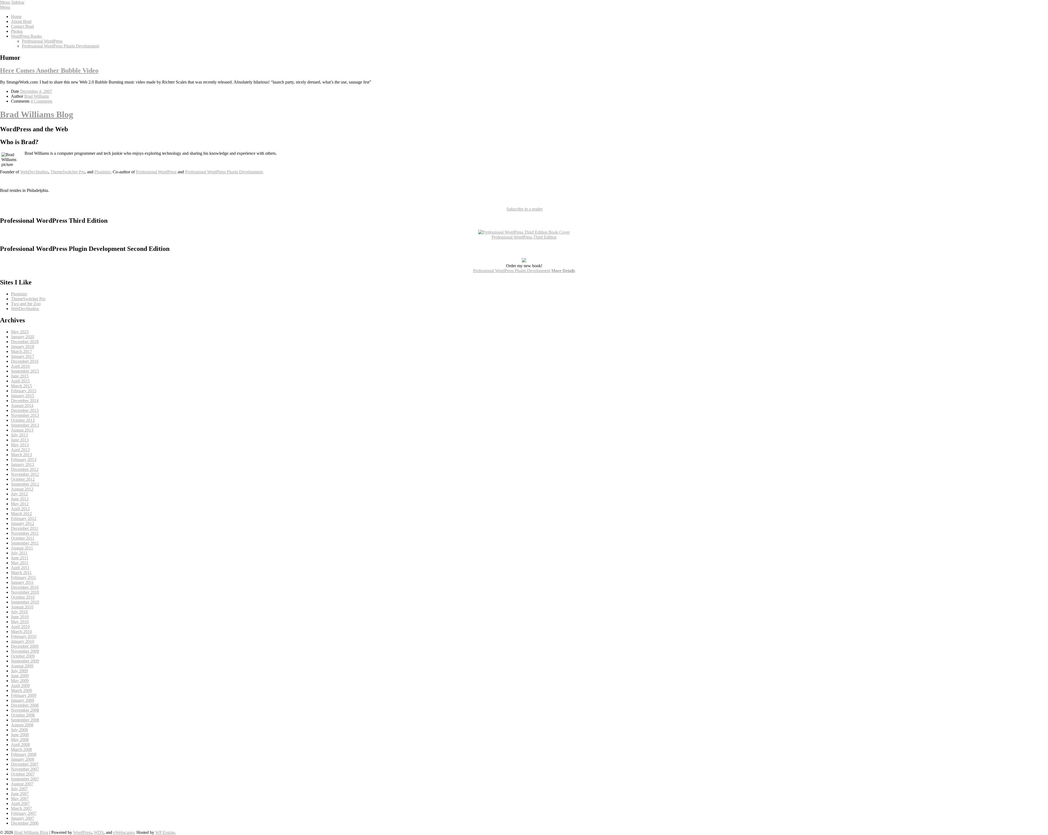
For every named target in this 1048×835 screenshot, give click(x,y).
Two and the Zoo (26, 303)
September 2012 (25, 484)
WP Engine (165, 832)
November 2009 (25, 651)
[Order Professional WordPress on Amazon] (524, 232)
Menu (5, 2)
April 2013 (20, 449)
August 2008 (22, 725)
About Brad (21, 21)
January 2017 (22, 356)
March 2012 (21, 513)
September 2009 (25, 661)
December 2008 (24, 705)
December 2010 (24, 587)
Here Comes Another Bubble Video (49, 70)
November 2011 (25, 533)
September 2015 (25, 371)
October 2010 (23, 597)
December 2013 (24, 410)
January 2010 (22, 641)
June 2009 (20, 675)
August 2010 (22, 607)
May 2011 (19, 562)
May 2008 (20, 739)
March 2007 (21, 808)
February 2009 (23, 695)
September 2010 (25, 602)
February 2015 (23, 390)
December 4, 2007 (36, 91)
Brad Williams (36, 96)
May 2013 (20, 444)
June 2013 (20, 440)
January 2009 (22, 700)
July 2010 (19, 612)
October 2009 (23, 656)
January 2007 (22, 818)
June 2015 (20, 376)
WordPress (82, 832)
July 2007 (19, 788)
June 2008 (20, 734)
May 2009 (20, 680)
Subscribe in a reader (525, 209)
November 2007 (25, 769)
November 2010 (25, 592)
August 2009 (22, 666)
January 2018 (22, 346)
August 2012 (22, 489)
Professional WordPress (42, 41)
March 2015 (21, 386)
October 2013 (23, 420)
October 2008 (23, 715)
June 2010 (20, 616)
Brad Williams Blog (36, 114)
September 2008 (25, 720)
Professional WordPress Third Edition (524, 237)
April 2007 (20, 803)
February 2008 (23, 754)
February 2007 (23, 813)
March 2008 (21, 749)
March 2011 (21, 572)
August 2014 (22, 405)
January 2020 (22, 336)
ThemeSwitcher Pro (67, 172)
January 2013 (22, 464)
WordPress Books (26, 36)
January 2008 (22, 759)
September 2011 (25, 543)
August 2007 (22, 783)
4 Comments (41, 101)
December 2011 (24, 528)
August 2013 (22, 430)
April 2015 (20, 381)
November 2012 (25, 474)
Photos (17, 31)
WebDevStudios (34, 172)
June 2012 (20, 499)
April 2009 (20, 685)
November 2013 (25, 415)
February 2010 (23, 636)
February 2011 (23, 577)
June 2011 (19, 557)
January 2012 (22, 523)
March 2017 (21, 351)
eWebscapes (123, 832)
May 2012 (20, 503)
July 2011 (19, 553)
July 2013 (19, 435)
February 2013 (23, 459)
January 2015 (22, 395)
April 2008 (20, 744)
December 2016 (24, 361)
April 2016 (20, 366)
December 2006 (24, 823)
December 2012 (24, 469)
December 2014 (24, 400)
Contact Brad (22, 26)
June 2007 (20, 793)
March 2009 (21, 690)
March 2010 (21, 631)
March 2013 (21, 454)
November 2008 (25, 710)
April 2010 (20, 626)
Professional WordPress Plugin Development (60, 46)
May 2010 (20, 621)
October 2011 (22, 538)
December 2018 (24, 341)
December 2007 (24, 764)
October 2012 (23, 479)
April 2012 (20, 508)
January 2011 (22, 582)
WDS (99, 832)
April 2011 (20, 567)
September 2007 (25, 779)
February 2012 (23, 518)
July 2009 (19, 670)
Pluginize (102, 172)
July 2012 (19, 494)
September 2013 (25, 425)
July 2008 (19, 729)
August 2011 (22, 548)
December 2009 (24, 646)
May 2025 (20, 331)
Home (16, 16)
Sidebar (17, 2)
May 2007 (20, 798)
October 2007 (23, 774)
